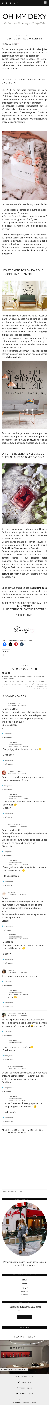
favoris (23, 676)
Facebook (25, 1388)
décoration (14, 676)
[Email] (36, 669)
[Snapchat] (28, 669)
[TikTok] (10, 3)
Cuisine (24, 1295)
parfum (38, 676)
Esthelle (11, 892)
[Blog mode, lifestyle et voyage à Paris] (24, 15)
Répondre (8, 737)
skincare (5, 678)
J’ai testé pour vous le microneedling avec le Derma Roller (36, 685)
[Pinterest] (7, 3)
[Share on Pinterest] (9, 673)
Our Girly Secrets (15, 1067)
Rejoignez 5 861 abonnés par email (24, 1307)
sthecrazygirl (14, 703)
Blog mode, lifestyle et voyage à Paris (27, 1399)
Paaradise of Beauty (16, 824)
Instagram (25, 1376)
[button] (46, 2)
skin (43, 676)
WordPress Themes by (24, 1402)
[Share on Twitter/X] (6, 673)
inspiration (31, 676)
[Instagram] (3, 3)
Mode (24, 1284)
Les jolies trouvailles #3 (12, 684)
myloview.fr (12, 328)
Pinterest (25, 1393)
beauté (6, 676)
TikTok (25, 1382)
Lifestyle (30, 35)
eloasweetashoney (15, 771)
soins (11, 678)
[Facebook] (14, 3)
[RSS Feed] (32, 669)
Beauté (24, 1280)
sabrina (11, 970)
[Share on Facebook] (3, 673)
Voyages (24, 1288)
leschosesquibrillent (17, 1014)
